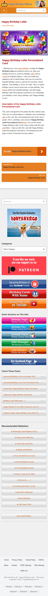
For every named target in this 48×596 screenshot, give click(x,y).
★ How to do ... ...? (24, 480)
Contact (14, 565)
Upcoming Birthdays (24, 516)
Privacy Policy (17, 560)
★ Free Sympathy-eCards (24, 468)
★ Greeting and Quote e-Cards (24, 486)
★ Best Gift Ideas (24, 498)
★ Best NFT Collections (24, 492)
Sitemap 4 (13, 591)
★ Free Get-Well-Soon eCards (24, 456)
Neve (13, 577)
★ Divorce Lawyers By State (24, 474)
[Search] (43, 10)
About (6, 565)
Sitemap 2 (28, 586)
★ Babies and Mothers (24, 450)
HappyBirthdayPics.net (31, 579)
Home (6, 560)
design (24, 122)
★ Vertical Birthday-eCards (24, 462)
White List (24, 571)
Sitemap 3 (38, 586)
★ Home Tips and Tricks (24, 444)
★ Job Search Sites (24, 504)
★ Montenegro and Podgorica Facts (24, 431)
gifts (3, 117)
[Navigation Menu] (4, 10)
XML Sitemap (39, 565)
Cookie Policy (31, 560)
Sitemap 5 (23, 591)
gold (3, 128)
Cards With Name (8, 25)
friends (4, 90)
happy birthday (23, 68)
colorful (4, 76)
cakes (32, 74)
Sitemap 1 (18, 586)
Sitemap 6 (33, 591)
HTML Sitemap (25, 565)
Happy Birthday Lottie (26, 577)
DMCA (41, 560)
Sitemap (9, 586)
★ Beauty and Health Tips (24, 437)
